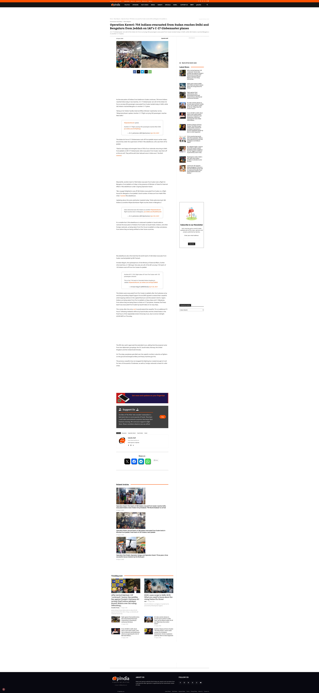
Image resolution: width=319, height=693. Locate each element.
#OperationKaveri (129, 123)
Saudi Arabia (140, 433)
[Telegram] (142, 71)
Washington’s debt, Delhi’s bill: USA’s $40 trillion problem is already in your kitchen (194, 159)
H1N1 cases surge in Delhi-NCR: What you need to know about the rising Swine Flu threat (158, 597)
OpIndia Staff (164, 38)
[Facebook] (199, 1)
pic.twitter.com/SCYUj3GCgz (132, 129)
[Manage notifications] (3, 689)
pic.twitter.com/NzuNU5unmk (152, 212)
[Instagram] (200, 1)
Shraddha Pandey (115, 607)
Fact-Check (114, 592)
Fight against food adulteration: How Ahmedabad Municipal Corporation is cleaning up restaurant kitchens (130, 619)
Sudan (145, 433)
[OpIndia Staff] (122, 441)
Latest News (184, 67)
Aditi (145, 601)
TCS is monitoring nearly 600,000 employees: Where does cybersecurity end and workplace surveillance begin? (195, 139)
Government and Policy (116, 21)
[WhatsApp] (206, 1)
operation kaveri (132, 433)
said (134, 309)
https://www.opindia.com (133, 440)
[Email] (146, 71)
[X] (204, 1)
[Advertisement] (142, 331)
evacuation (124, 433)
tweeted (118, 155)
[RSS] (202, 1)
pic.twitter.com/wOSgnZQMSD (149, 282)
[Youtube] (208, 1)
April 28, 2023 (155, 133)
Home (111, 19)
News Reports (117, 19)
